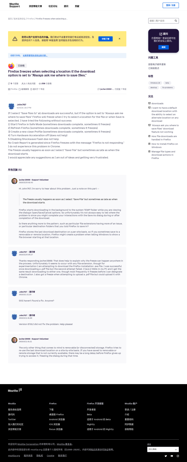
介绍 (127, 414)
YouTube (172, 456)
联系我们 (62, 455)
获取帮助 (129, 429)
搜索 (176, 21)
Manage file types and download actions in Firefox (163, 154)
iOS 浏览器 (54, 424)
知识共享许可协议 (100, 449)
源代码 (11, 414)
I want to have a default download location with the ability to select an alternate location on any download (165, 114)
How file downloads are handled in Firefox (164, 138)
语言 (149, 444)
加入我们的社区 (15, 424)
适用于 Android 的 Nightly (100, 429)
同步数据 (129, 424)
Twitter (12, 419)
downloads (157, 103)
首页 (10, 19)
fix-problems (167, 88)
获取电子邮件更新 (157, 64)
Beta (89, 414)
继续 (164, 47)
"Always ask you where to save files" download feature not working (165, 128)
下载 (51, 409)
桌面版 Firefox (56, 414)
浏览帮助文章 (35, 6)
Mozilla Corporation (28, 444)
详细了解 (105, 39)
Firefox (30, 19)
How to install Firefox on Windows (165, 146)
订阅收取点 (153, 68)
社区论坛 (53, 6)
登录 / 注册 (170, 5)
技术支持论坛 (19, 19)
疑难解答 (25, 89)
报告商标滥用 (14, 409)
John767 (21, 104)
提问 (66, 6)
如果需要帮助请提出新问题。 (35, 55)
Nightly (91, 424)
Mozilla (15, 390)
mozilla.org (14, 455)
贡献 (77, 6)
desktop (153, 88)
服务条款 (28, 455)
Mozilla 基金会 (64, 444)
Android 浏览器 (57, 419)
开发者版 (91, 409)
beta (167, 83)
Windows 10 (155, 83)
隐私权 (39, 455)
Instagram (178, 456)
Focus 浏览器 (56, 429)
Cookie (50, 455)
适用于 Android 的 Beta (99, 419)
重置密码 (129, 419)
